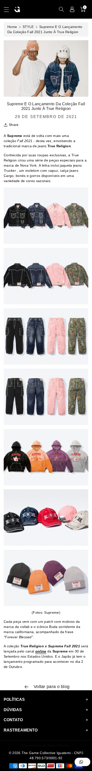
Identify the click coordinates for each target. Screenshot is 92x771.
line (43, 651)
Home (12, 27)
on (37, 651)
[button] (8, 9)
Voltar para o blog (51, 686)
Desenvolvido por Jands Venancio (45, 745)
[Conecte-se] (72, 9)
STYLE (28, 27)
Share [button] (14, 125)
